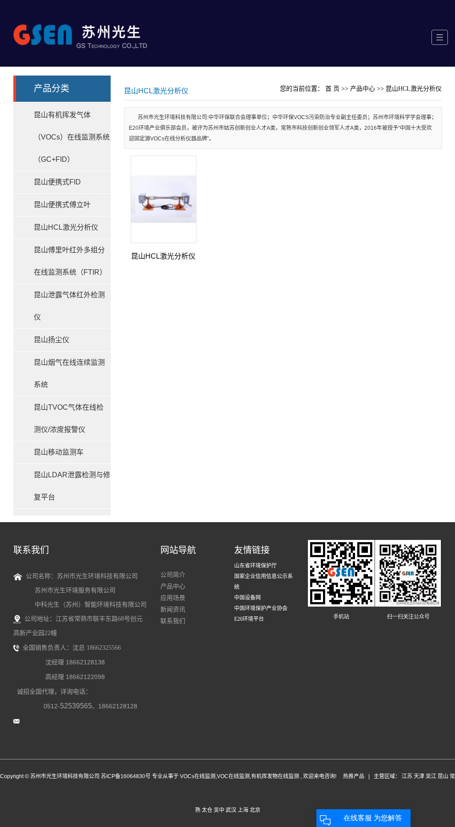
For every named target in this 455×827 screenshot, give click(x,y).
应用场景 (172, 598)
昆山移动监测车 (59, 452)
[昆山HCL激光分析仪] (164, 199)
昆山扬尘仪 (51, 340)
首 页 (332, 88)
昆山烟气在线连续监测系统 (69, 373)
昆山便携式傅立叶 (62, 204)
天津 (419, 776)
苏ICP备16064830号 (126, 776)
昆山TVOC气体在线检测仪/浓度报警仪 (69, 418)
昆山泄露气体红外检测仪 (69, 306)
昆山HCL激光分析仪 (66, 227)
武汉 (231, 810)
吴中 (219, 810)
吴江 (431, 776)
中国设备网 (247, 598)
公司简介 (172, 574)
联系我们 (172, 621)
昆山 (443, 776)
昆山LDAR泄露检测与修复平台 (72, 486)
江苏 (407, 776)
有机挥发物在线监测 (275, 776)
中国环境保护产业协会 (260, 608)
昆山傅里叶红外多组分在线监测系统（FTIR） (70, 261)
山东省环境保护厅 (255, 566)
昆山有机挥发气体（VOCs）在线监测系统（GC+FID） (72, 137)
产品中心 (362, 88)
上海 (243, 810)
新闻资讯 (172, 609)
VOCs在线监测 (198, 776)
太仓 (207, 810)
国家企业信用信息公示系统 (263, 581)
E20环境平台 (249, 619)
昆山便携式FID (57, 182)
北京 (255, 810)
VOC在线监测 (233, 776)
